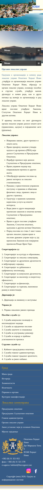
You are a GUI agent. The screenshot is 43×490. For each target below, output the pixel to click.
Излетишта (7, 388)
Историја (6, 378)
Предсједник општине (12, 409)
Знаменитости (8, 383)
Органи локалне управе (13, 422)
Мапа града (7, 374)
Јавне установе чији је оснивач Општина (21, 427)
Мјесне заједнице (10, 431)
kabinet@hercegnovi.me (21, 465)
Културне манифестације (13, 397)
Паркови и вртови (10, 392)
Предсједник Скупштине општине (18, 413)
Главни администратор (12, 418)
